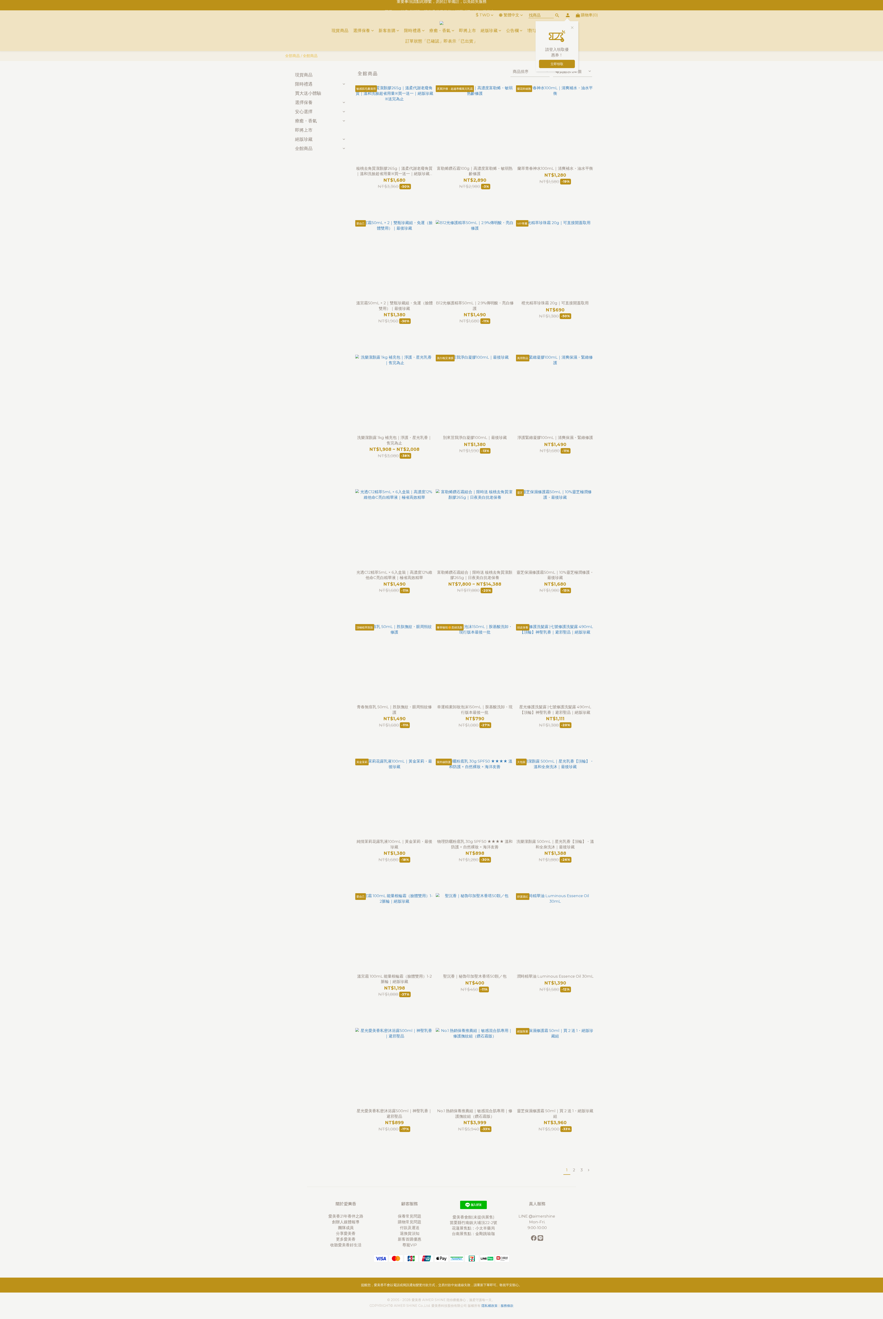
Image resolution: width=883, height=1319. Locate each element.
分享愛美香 (345, 1233)
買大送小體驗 (308, 93)
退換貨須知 (409, 1233)
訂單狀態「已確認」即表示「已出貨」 (441, 41)
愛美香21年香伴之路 (345, 1216)
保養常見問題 (409, 1216)
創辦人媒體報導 (345, 1222)
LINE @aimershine (537, 1216)
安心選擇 (303, 111)
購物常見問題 (409, 1222)
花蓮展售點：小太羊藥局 (473, 1228)
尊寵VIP (409, 1245)
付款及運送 (409, 1227)
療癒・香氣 (440, 30)
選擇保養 (361, 30)
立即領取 (556, 64)
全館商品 (310, 56)
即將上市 (467, 30)
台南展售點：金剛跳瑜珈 (473, 1233)
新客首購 (387, 30)
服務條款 (507, 1306)
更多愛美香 (345, 1239)
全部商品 (292, 56)
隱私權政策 (490, 1306)
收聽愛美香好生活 (345, 1245)
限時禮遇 (412, 30)
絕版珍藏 (489, 30)
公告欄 (512, 30)
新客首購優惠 (409, 1239)
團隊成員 (346, 1227)
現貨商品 (340, 30)
